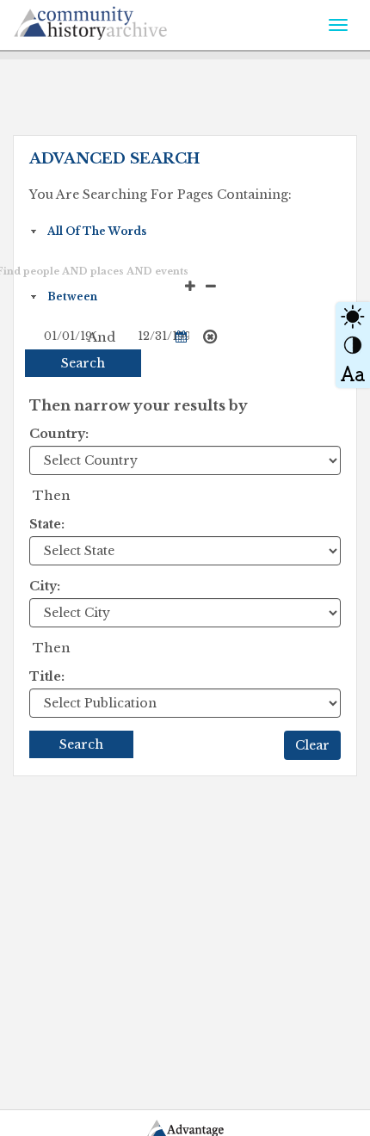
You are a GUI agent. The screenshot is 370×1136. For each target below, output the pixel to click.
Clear (312, 745)
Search (83, 363)
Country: (59, 433)
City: (44, 586)
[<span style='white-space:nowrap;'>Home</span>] (129, 20)
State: (47, 524)
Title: (47, 676)
